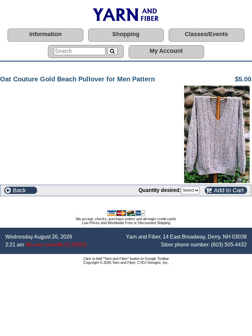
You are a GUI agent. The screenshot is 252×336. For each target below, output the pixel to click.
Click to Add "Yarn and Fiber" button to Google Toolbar (126, 259)
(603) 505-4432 (229, 244)
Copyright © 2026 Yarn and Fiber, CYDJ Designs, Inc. (126, 262)
